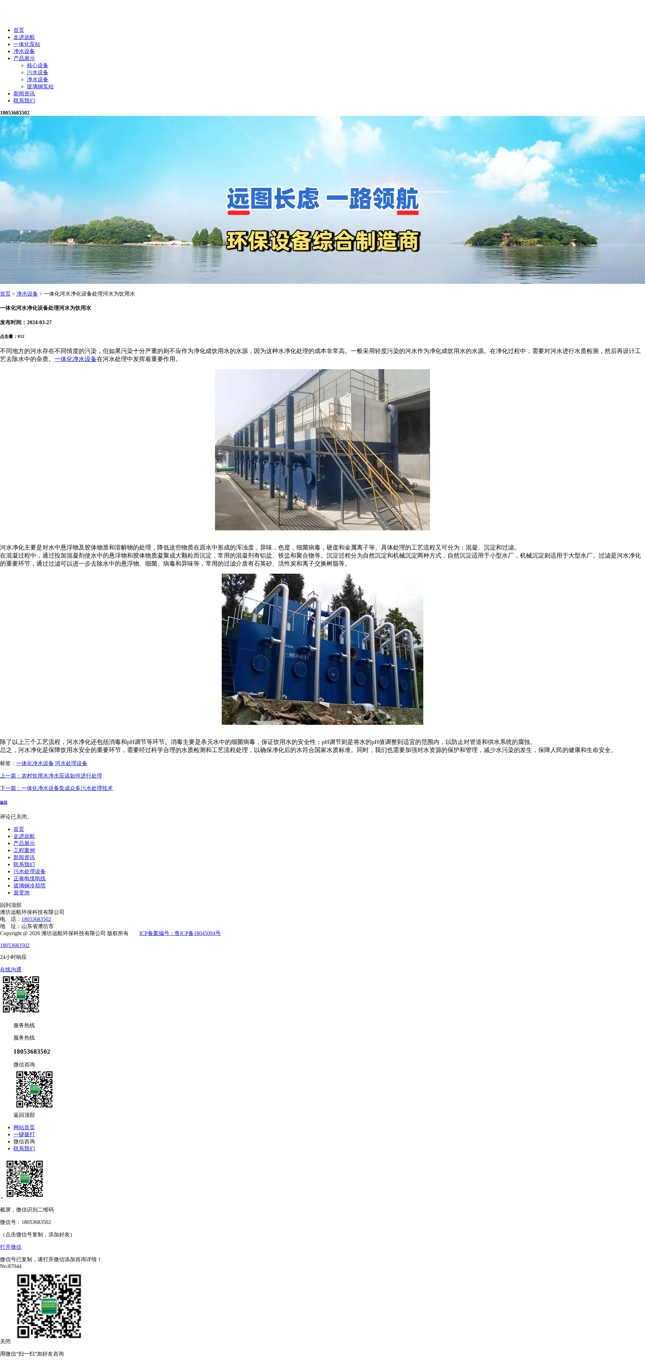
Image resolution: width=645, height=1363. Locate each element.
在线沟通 (11, 969)
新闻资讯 (24, 93)
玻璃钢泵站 (40, 86)
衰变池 (21, 892)
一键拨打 (24, 1134)
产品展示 (24, 58)
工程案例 (24, 850)
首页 (18, 30)
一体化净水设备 (75, 359)
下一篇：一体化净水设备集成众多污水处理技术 (56, 788)
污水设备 (37, 72)
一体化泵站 (26, 44)
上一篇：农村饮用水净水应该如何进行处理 (51, 776)
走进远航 (24, 37)
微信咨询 (24, 1141)
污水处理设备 (29, 871)
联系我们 (24, 100)
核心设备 (37, 65)
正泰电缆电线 (29, 878)
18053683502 (36, 919)
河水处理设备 (71, 763)
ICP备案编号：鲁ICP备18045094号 (180, 933)
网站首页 (24, 1127)
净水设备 (24, 51)
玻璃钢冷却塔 (29, 885)
